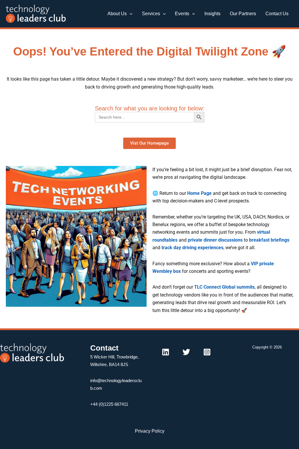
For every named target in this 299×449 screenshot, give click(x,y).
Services (151, 13)
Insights (212, 13)
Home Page (199, 193)
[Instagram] (207, 352)
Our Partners (243, 13)
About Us (117, 13)
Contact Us (276, 13)
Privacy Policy (149, 431)
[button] (130, 13)
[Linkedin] (165, 352)
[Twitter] (186, 352)
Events (182, 13)
